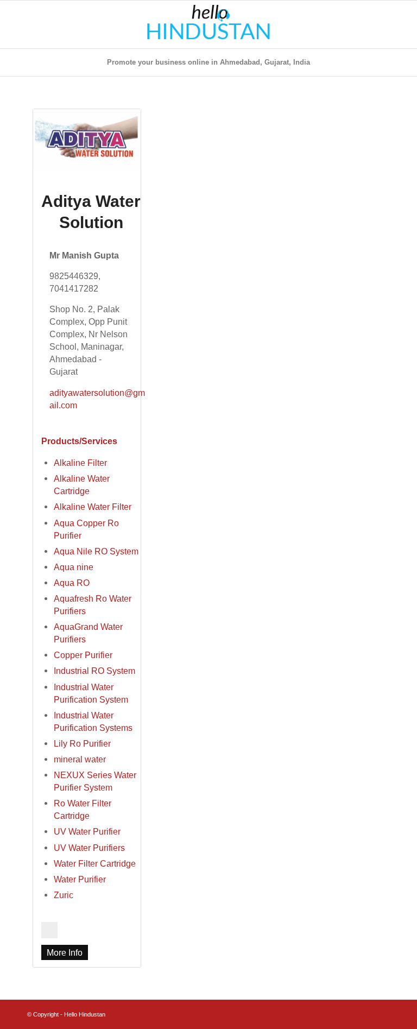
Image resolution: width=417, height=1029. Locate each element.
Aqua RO (72, 583)
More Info (65, 952)
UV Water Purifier (87, 831)
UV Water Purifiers (89, 848)
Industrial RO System (94, 671)
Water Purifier (80, 879)
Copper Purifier (83, 655)
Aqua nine (73, 567)
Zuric (63, 895)
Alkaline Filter (80, 463)
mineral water (80, 759)
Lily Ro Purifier (82, 743)
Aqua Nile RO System (96, 551)
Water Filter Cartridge (95, 863)
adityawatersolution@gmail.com (97, 399)
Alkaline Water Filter (92, 507)
